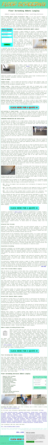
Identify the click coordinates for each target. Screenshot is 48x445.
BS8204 (27, 66)
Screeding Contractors (24, 412)
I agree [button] (28, 441)
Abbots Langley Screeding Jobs (11, 408)
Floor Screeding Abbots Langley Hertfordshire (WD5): (15, 16)
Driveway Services (38, 422)
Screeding (24, 413)
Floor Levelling (11, 416)
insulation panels (16, 160)
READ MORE (43, 266)
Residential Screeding (34, 413)
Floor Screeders (23, 414)
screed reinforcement (29, 342)
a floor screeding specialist (19, 25)
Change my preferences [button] (39, 441)
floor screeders (27, 216)
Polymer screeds (11, 87)
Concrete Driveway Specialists (14, 422)
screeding (13, 54)
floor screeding (27, 343)
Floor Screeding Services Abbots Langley (15, 373)
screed (7, 50)
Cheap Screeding (17, 413)
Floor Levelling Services (10, 412)
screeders (9, 75)
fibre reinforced (20, 102)
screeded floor (17, 131)
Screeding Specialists (20, 419)
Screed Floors (34, 412)
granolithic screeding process (11, 261)
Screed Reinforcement (30, 417)
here (23, 369)
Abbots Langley (18, 211)
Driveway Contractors (28, 422)
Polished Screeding (35, 414)
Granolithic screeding (6, 248)
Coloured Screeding (13, 414)
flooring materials (5, 325)
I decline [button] (32, 441)
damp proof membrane (25, 141)
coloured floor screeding (16, 342)
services (16, 220)
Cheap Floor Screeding (6, 418)
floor (19, 331)
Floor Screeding (33, 416)
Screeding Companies (6, 421)
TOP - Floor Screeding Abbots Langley (10, 426)
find (5, 357)
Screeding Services (6, 413)
